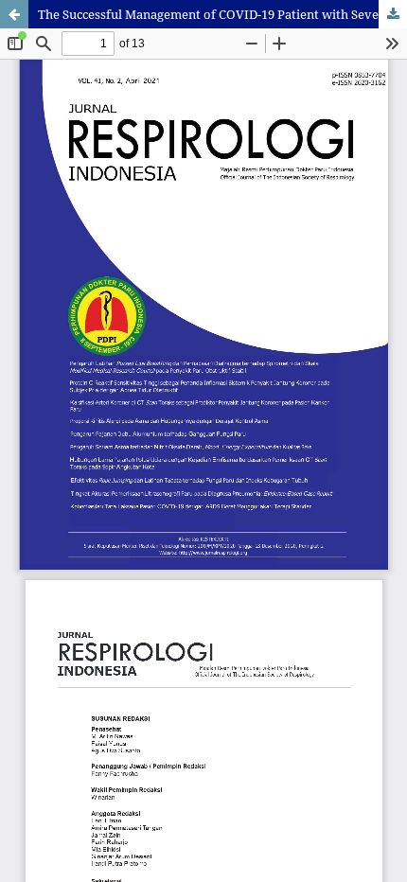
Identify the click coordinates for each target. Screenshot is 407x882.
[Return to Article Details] (14, 14)
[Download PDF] (393, 14)
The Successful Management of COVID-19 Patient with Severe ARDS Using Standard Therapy (222, 14)
